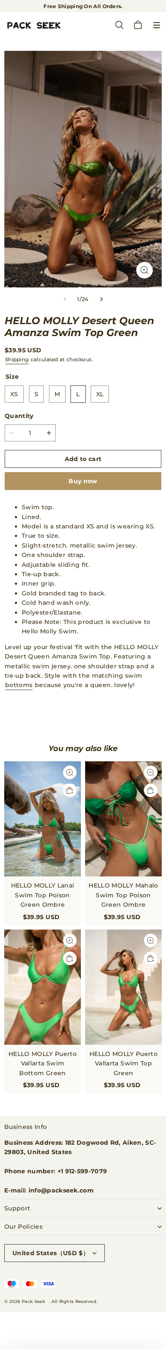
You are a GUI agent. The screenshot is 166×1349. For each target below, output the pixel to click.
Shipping (17, 359)
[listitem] (83, 700)
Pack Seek (33, 1301)
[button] (156, 25)
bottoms (18, 685)
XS (14, 394)
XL (100, 394)
